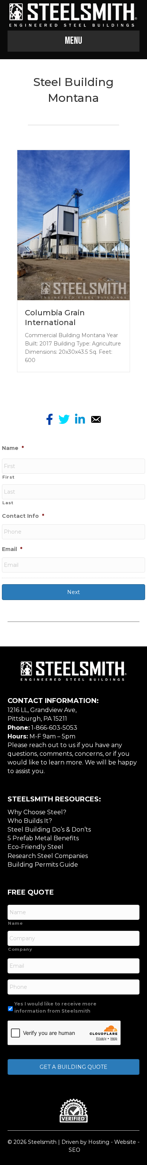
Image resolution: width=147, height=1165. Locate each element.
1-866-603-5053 (54, 727)
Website (125, 1142)
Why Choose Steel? (37, 812)
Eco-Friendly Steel (35, 846)
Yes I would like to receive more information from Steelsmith (55, 1007)
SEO (74, 1150)
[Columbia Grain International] (73, 224)
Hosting (98, 1142)
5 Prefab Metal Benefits (43, 838)
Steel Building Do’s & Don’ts (49, 829)
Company (20, 949)
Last (8, 502)
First (8, 477)
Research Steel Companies (48, 856)
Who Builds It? (30, 820)
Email (12, 549)
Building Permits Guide (43, 864)
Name (13, 448)
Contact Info (23, 516)
